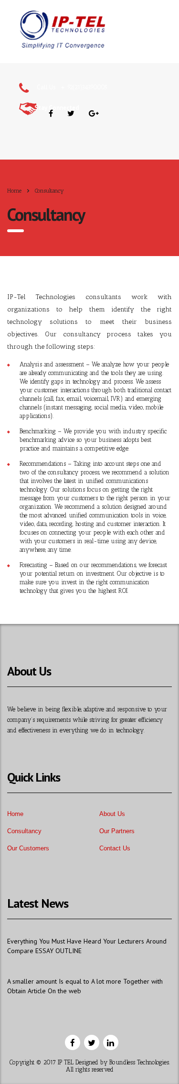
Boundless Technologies (139, 1062)
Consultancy (24, 831)
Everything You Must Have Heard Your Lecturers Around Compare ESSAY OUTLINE (87, 946)
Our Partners (117, 831)
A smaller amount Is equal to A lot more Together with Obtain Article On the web (85, 986)
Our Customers (28, 848)
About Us (112, 813)
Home (14, 190)
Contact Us (114, 848)
